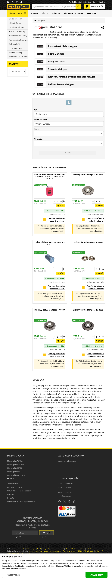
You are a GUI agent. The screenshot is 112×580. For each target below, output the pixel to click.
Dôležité (10, 498)
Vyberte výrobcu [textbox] (43, 124)
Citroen (53, 549)
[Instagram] (69, 501)
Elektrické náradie (69, 551)
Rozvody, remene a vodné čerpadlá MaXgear (72, 76)
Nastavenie (13, 574)
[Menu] (25, 12)
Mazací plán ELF (13, 471)
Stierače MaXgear (57, 69)
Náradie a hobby (15, 52)
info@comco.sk (64, 496)
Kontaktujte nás (68, 478)
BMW (88, 549)
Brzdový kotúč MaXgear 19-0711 (88, 242)
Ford (39, 549)
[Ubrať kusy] (54, 201)
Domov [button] (34, 13)
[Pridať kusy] (61, 201)
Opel (67, 549)
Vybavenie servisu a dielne (18, 57)
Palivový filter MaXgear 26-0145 (49, 243)
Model (36, 129)
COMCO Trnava (64, 487)
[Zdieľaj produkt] (102, 28)
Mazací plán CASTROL (16, 464)
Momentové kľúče (35, 551)
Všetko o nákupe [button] (51, 13)
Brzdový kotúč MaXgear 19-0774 (88, 175)
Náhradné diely (15, 23)
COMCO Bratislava (65, 483)
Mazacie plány (16, 455)
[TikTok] (74, 501)
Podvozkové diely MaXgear (62, 46)
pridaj (46, 533)
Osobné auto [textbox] (41, 114)
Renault (61, 549)
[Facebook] (59, 501)
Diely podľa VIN (15, 44)
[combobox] (56, 6)
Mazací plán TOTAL (15, 461)
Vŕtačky (27, 553)
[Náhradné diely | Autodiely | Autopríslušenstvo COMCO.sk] (35, 20)
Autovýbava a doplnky (18, 36)
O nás (10, 478)
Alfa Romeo (75, 549)
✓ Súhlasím (96, 574)
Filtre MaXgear (56, 53)
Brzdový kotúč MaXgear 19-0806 (88, 310)
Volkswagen (31, 549)
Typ (35, 109)
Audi (83, 549)
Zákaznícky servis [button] (73, 13)
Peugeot (45, 549)
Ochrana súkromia (14, 487)
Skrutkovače (89, 551)
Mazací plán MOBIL (15, 468)
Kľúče (80, 551)
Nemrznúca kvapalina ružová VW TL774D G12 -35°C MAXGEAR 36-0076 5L (49, 177)
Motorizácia (38, 139)
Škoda (22, 549)
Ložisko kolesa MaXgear (61, 84)
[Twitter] (64, 501)
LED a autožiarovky (16, 48)
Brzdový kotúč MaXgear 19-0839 (49, 310)
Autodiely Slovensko (71, 455)
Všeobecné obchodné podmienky (21, 501)
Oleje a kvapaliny (15, 19)
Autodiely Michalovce (67, 461)
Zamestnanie (12, 483)
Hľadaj (67, 153)
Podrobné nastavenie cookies (14, 569)
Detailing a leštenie (16, 27)
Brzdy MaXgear (56, 61)
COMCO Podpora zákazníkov (19, 491)
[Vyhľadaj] (78, 6)
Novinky (10, 494)
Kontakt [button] (91, 13)
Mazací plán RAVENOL (16, 475)
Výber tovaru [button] (16, 13)
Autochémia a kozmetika (18, 40)
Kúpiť (61, 206)
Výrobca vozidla (40, 119)
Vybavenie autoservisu (52, 551)
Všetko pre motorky (17, 31)
